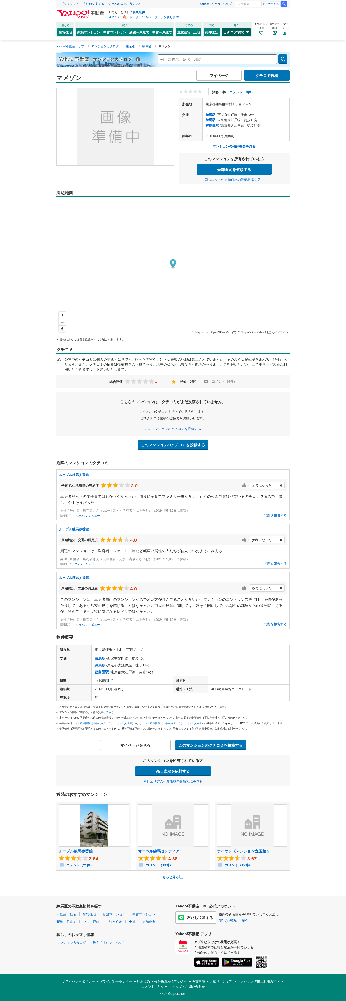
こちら (110, 712)
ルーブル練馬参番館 (74, 474)
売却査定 (211, 32)
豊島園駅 (212, 125)
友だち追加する (200, 917)
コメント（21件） (79, 864)
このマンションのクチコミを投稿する (173, 428)
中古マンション (114, 32)
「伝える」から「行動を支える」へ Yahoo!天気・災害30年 (101, 3)
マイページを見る (135, 745)
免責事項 (198, 981)
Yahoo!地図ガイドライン (272, 332)
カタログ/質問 (234, 32)
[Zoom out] (62, 322)
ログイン (114, 16)
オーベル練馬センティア (159, 851)
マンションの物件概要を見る (234, 146)
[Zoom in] (62, 315)
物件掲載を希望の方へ (170, 981)
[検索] (284, 4)
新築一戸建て (139, 32)
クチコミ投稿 (267, 75)
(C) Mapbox (198, 332)
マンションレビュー (87, 515)
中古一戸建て (162, 32)
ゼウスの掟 (272, 4)
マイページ (219, 75)
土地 (196, 32)
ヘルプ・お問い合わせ (188, 986)
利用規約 (143, 981)
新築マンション (88, 32)
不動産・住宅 (66, 914)
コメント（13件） (159, 864)
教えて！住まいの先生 (109, 942)
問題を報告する (275, 515)
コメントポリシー (154, 986)
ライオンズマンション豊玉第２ (243, 851)
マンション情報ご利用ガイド (258, 981)
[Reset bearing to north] (62, 328)
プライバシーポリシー (78, 981)
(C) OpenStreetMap (218, 332)
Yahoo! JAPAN (210, 3)
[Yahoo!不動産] (81, 12)
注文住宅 (183, 32)
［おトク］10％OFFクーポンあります (153, 17)
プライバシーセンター (115, 981)
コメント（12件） (238, 864)
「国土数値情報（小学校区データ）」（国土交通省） (103, 723)
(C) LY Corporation (244, 332)
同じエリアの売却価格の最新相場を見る (234, 179)
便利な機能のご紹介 (233, 920)
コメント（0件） (241, 92)
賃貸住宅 (65, 32)
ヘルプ (227, 3)
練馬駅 (211, 114)
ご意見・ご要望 (221, 981)
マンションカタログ (71, 942)
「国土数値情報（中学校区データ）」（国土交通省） (173, 723)
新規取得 (139, 12)
